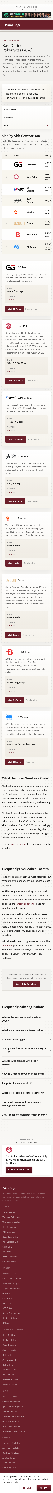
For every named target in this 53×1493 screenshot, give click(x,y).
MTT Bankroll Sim (10, 1241)
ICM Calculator (9, 1227)
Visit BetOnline (15, 700)
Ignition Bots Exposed (12, 1406)
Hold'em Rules (9, 1340)
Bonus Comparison (11, 1313)
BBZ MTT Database (11, 1396)
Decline (27, 1488)
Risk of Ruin (7, 1364)
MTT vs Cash (8, 1374)
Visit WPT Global (16, 439)
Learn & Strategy (12, 1329)
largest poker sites (26, 903)
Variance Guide (9, 1369)
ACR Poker (7, 1308)
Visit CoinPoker (15, 380)
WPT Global (7, 1303)
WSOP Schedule (9, 1256)
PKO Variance (8, 1232)
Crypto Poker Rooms (11, 1278)
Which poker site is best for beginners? (23, 1092)
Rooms (6, 1268)
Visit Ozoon (13, 635)
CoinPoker (7, 945)
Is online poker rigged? (14, 1039)
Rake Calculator (9, 1212)
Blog (5, 1391)
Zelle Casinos (8, 1462)
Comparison (10, 110)
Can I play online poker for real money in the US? (24, 1050)
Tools (6, 1206)
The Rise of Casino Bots (13, 1416)
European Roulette (11, 1443)
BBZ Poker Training (11, 1426)
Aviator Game (8, 1458)
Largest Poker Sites (11, 1288)
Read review (31, 309)
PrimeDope (9, 1188)
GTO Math (6, 1355)
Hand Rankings (9, 1335)
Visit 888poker (15, 762)
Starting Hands (9, 1350)
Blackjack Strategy (10, 1453)
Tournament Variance (12, 1222)
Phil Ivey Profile (9, 1411)
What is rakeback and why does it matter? (20, 1062)
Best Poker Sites (10, 1273)
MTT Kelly (6, 1251)
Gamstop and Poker (11, 1421)
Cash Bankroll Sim (10, 1237)
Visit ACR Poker (15, 501)
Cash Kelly (7, 1246)
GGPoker (6, 1293)
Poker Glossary (9, 1345)
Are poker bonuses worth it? (17, 1083)
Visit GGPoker (14, 309)
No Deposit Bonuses (11, 1318)
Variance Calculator (11, 1217)
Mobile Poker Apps (11, 1283)
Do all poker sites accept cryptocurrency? (24, 1114)
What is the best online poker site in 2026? (21, 1018)
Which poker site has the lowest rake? (22, 1029)
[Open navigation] (25, 25)
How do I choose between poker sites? (23, 1073)
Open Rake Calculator (26, 984)
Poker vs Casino (9, 1384)
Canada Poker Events (12, 1401)
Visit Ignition (14, 563)
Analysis (8, 117)
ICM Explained (9, 1360)
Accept (43, 1488)
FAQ (6, 125)
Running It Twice (10, 1379)
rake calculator (18, 844)
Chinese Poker (9, 1261)
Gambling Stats (9, 1467)
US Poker (6, 1323)
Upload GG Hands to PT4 (13, 1431)
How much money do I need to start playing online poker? (21, 1103)
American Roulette (11, 1448)
